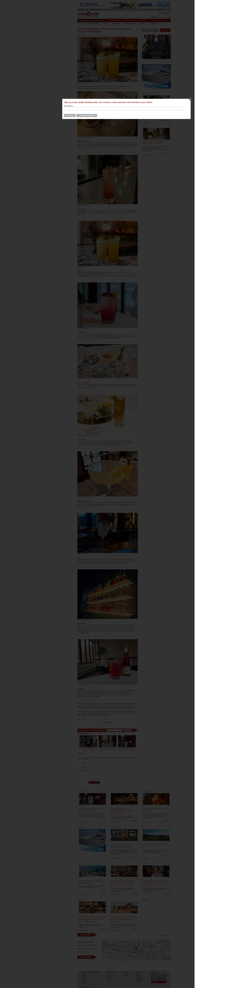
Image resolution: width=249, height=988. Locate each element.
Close (190, 99)
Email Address (68, 106)
